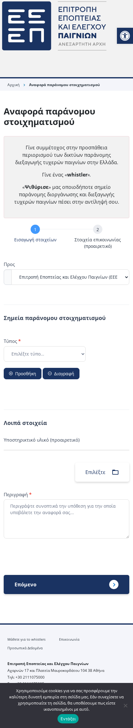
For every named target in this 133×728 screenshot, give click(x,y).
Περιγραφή (18, 494)
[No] (125, 705)
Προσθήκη (25, 373)
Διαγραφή (64, 373)
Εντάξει (68, 718)
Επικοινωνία (69, 639)
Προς (9, 264)
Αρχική (13, 84)
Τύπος (12, 341)
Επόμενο (25, 584)
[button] (125, 36)
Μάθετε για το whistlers (26, 639)
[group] (66, 238)
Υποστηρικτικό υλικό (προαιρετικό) (41, 440)
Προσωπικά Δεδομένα (25, 648)
